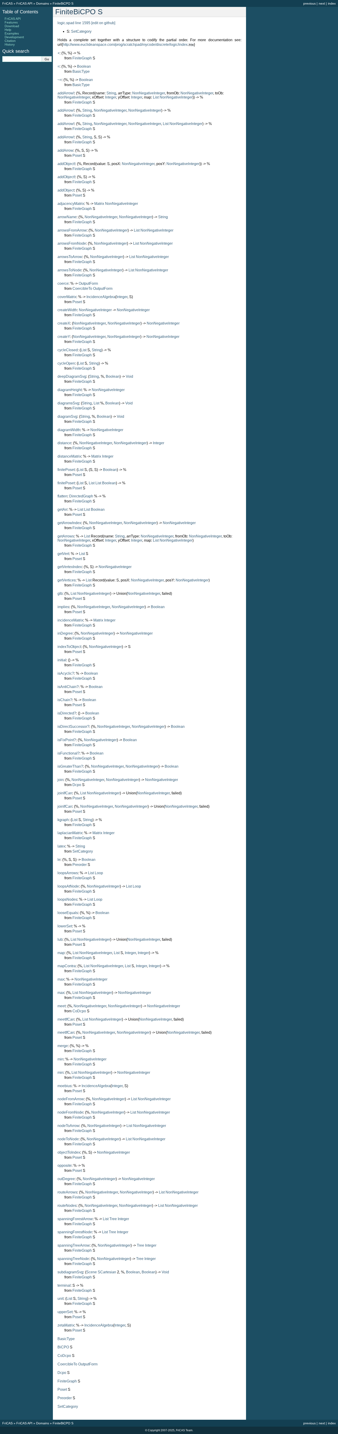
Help (8, 30)
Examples (12, 33)
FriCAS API (24, 3)
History (10, 44)
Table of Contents (20, 11)
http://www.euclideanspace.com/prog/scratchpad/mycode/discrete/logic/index (125, 44)
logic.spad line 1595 (73, 23)
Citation (10, 41)
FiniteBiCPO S (63, 3)
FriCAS (7, 3)
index (332, 3)
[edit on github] (103, 23)
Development (14, 37)
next (322, 3)
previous (309, 3)
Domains (42, 3)
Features (11, 22)
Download (12, 26)
